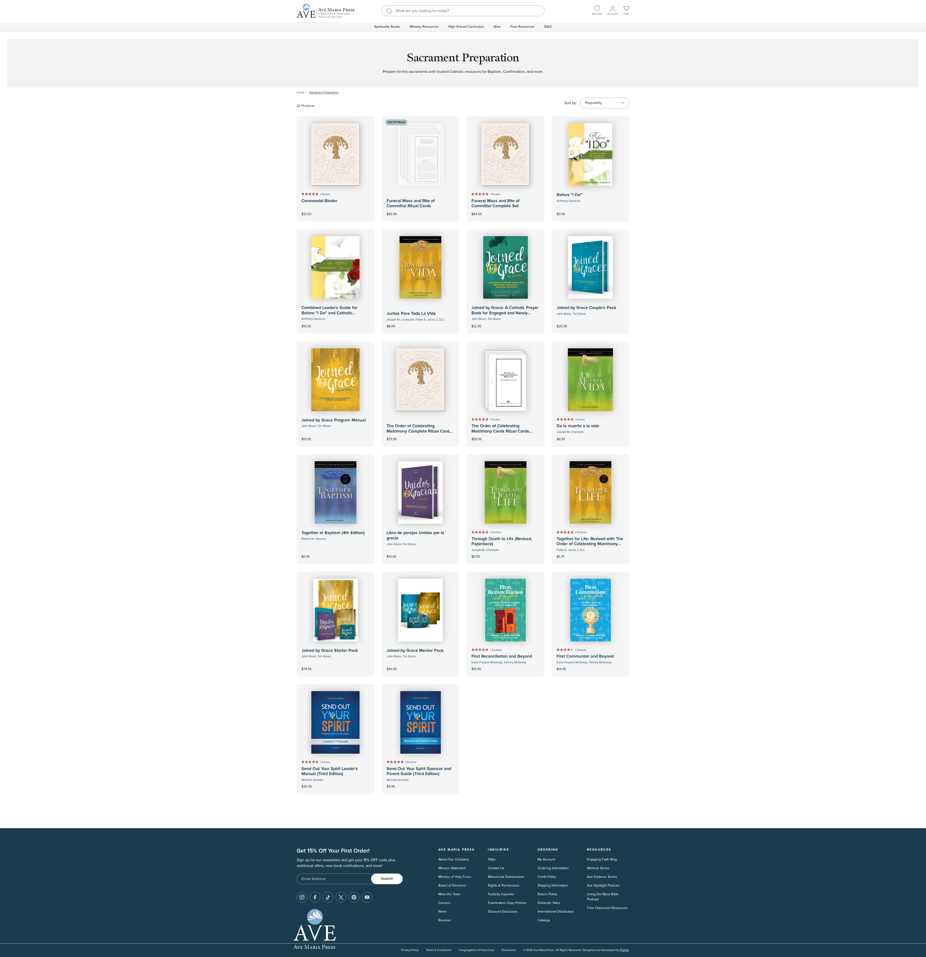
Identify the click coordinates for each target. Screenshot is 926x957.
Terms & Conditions (438, 950)
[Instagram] (302, 897)
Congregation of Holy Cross (477, 950)
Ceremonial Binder (319, 201)
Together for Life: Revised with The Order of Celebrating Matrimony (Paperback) (590, 544)
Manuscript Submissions (506, 877)
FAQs (492, 859)
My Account (546, 859)
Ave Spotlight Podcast (603, 885)
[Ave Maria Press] (325, 11)
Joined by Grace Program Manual (333, 420)
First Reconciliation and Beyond (501, 656)
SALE (548, 27)
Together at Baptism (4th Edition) (333, 533)
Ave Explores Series (602, 877)
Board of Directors (452, 885)
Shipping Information (553, 885)
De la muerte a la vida (578, 426)
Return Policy (547, 894)
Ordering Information (553, 868)
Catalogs (544, 920)
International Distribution (556, 911)
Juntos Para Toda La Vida (411, 313)
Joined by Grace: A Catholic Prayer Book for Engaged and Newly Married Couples (504, 313)
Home (301, 92)
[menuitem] (387, 27)
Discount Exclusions (503, 911)
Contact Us (496, 868)
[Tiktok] (328, 897)
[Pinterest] (354, 897)
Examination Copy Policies (507, 903)
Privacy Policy (410, 950)
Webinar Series (598, 868)
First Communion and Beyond (585, 656)
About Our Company (453, 859)
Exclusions (509, 950)
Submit (387, 878)
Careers (444, 903)
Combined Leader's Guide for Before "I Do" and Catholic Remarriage (329, 313)
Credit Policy (547, 877)
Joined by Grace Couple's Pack (586, 307)
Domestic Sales (549, 903)
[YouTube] (367, 897)
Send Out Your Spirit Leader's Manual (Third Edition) (329, 771)
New (497, 27)
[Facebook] (315, 897)
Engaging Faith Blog (602, 859)
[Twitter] (341, 897)
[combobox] (463, 11)
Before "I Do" (569, 195)
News (442, 911)
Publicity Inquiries (501, 894)
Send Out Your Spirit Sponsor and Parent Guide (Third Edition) (419, 771)
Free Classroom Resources (607, 908)
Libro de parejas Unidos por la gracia (415, 535)
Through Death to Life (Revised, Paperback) (501, 541)
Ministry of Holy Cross (454, 877)
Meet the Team (449, 894)
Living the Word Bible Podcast (603, 896)
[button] (626, 11)
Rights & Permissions (503, 885)
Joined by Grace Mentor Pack (415, 650)
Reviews (444, 920)
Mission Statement (452, 868)
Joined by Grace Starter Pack (329, 650)
